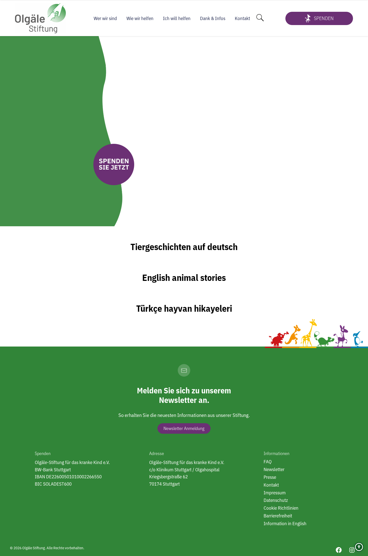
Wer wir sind (105, 18)
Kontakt (242, 18)
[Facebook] (339, 550)
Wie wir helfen (139, 18)
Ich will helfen (177, 18)
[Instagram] (352, 550)
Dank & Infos (212, 18)
